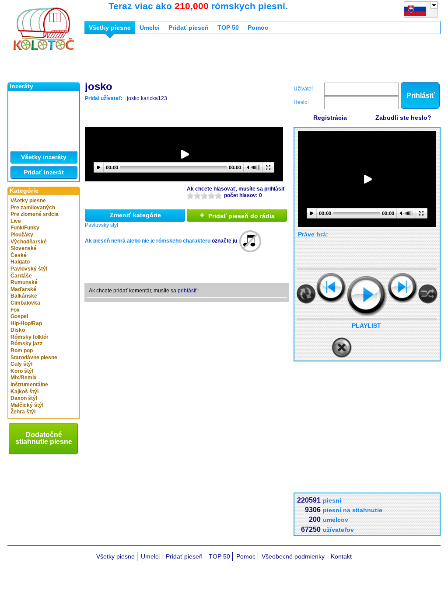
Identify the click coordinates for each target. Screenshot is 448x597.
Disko (17, 330)
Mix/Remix (23, 378)
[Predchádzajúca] (331, 287)
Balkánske (23, 296)
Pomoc (258, 27)
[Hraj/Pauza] (367, 296)
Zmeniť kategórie (135, 215)
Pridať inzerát (44, 172)
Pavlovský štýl (28, 269)
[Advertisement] (243, 60)
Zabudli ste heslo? (403, 117)
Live (15, 221)
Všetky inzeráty (43, 156)
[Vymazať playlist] (342, 347)
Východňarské (28, 242)
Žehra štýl (22, 412)
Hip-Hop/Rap (26, 323)
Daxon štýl (23, 398)
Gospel (19, 316)
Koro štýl (21, 371)
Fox (15, 310)
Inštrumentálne (29, 385)
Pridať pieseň (188, 27)
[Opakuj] (306, 294)
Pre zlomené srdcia (34, 214)
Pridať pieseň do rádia (237, 215)
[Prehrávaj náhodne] (428, 294)
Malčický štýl (26, 405)
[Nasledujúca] (402, 287)
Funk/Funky (24, 228)
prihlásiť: (188, 291)
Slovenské (23, 248)
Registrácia (330, 117)
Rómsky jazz (26, 343)
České (18, 255)
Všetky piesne (28, 201)
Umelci (150, 27)
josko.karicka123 (147, 98)
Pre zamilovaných (32, 208)
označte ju (224, 241)
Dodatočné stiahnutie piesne (43, 438)
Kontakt (341, 556)
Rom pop (21, 350)
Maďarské (23, 289)
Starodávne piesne (33, 357)
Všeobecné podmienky (293, 556)
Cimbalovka (25, 303)
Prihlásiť (420, 95)
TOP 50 (228, 27)
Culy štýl (21, 364)
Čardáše (21, 276)
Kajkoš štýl (24, 392)
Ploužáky (21, 235)
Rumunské (24, 282)
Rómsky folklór (29, 337)
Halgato (20, 262)
